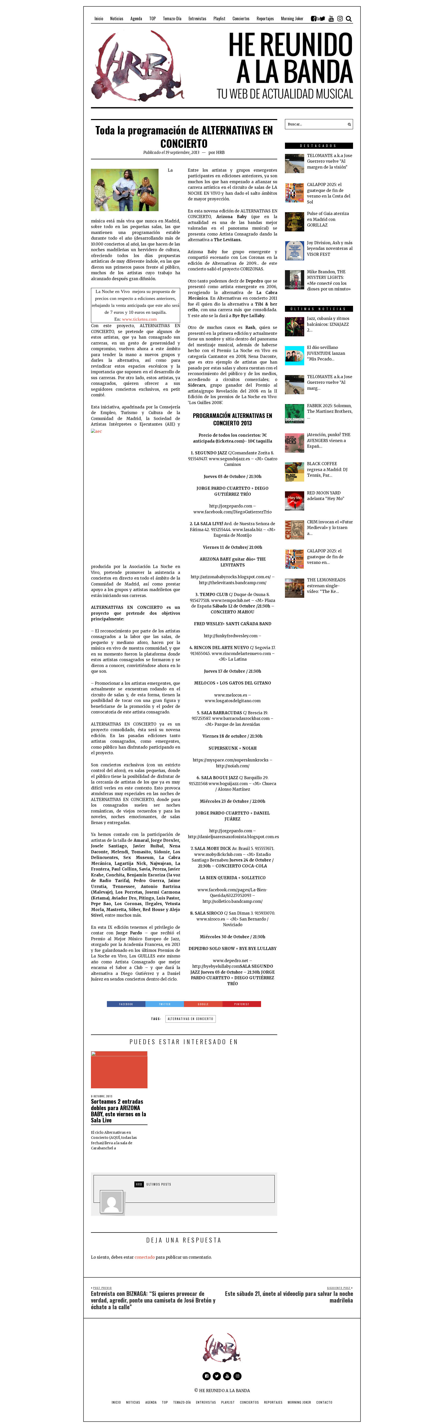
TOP (165, 1402)
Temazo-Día (182, 1402)
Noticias (133, 1402)
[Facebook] (313, 18)
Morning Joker (299, 1402)
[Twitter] (322, 18)
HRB (220, 152)
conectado (145, 1257)
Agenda (151, 1402)
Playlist (228, 1402)
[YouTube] (331, 18)
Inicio (116, 1402)
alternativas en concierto (191, 1019)
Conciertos (249, 1402)
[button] (348, 124)
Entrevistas (206, 1402)
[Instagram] (340, 18)
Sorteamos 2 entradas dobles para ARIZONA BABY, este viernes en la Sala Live (118, 1110)
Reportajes (273, 1402)
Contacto (324, 1402)
